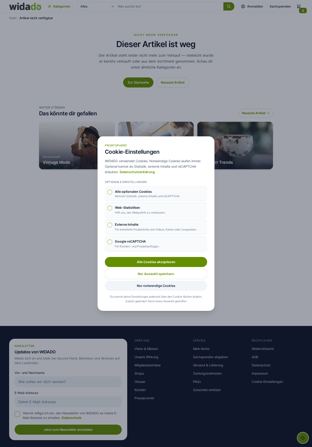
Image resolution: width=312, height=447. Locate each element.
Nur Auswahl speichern (156, 274)
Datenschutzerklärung (137, 172)
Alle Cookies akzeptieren (156, 262)
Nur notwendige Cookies (156, 286)
